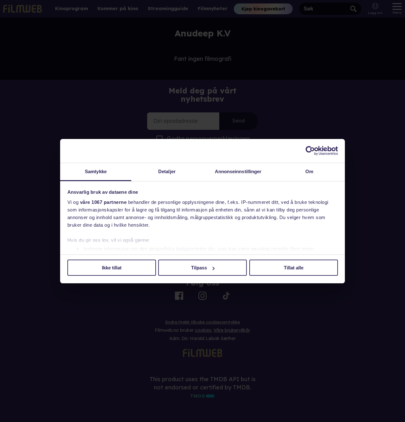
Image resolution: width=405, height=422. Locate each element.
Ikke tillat (112, 267)
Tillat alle (293, 267)
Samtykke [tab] (96, 171)
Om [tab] (309, 171)
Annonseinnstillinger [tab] (238, 171)
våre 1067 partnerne (103, 202)
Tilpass (199, 267)
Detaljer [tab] (167, 171)
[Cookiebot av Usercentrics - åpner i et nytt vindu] (310, 150)
